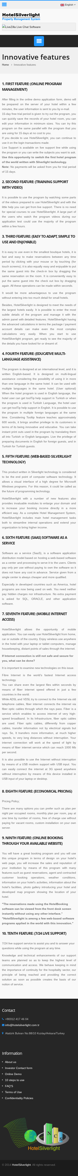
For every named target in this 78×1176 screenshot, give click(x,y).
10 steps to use (14, 1080)
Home (5, 64)
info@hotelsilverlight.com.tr (22, 1025)
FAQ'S (9, 1086)
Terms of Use (13, 1092)
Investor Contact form (18, 1068)
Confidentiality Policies (19, 1098)
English (69, 4)
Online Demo (13, 1074)
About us (10, 1062)
